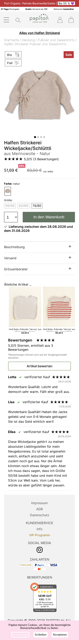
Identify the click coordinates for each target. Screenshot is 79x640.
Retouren (64, 9)
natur (12, 183)
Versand (10, 258)
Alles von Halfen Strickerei (39, 33)
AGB (39, 509)
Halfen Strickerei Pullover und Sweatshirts (35, 44)
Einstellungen (20, 634)
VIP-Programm (39, 535)
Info (40, 529)
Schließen (40, 634)
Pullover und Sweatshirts (56, 40)
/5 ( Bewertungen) (41, 159)
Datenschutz (39, 515)
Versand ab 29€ (36, 9)
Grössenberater (16, 269)
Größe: (8, 200)
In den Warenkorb (48, 217)
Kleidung (28, 40)
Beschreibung (14, 247)
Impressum (39, 503)
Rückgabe (10, 9)
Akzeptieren (60, 634)
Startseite (11, 40)
